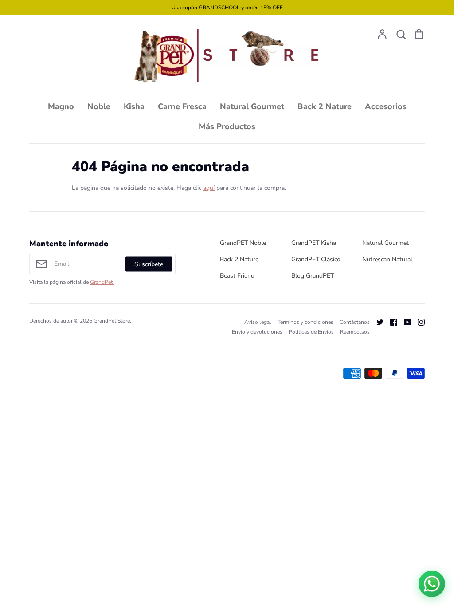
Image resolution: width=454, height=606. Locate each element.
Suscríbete (148, 264)
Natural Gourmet (252, 106)
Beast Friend (237, 276)
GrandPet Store (112, 320)
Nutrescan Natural (387, 259)
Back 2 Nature (324, 106)
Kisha (134, 106)
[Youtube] (404, 322)
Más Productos (227, 126)
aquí (209, 188)
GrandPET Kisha (313, 243)
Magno (61, 106)
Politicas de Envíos (311, 331)
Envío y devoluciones (257, 331)
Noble (98, 106)
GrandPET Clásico (315, 259)
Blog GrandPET (312, 276)
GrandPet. (102, 282)
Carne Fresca (182, 106)
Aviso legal (257, 322)
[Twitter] (377, 322)
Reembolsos (355, 331)
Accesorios (386, 106)
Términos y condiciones (305, 322)
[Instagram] (418, 322)
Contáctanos (355, 322)
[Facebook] (390, 322)
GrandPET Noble (243, 243)
